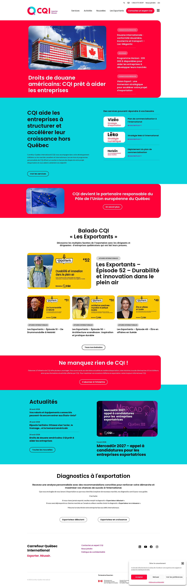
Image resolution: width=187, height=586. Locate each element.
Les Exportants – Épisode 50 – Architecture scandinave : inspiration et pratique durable (92, 332)
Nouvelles (101, 10)
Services (75, 10)
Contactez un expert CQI (92, 545)
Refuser (156, 577)
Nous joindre (151, 3)
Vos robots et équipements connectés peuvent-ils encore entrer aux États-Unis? (52, 414)
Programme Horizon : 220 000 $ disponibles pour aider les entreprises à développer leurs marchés (131, 63)
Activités (88, 10)
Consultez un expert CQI (140, 10)
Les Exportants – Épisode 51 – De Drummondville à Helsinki (45, 331)
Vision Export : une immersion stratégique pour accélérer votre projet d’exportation (132, 86)
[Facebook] (151, 546)
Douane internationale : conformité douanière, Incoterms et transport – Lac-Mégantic (131, 39)
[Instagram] (157, 546)
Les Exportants (117, 10)
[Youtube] (145, 546)
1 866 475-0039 (137, 3)
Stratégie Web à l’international (143, 135)
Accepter (139, 577)
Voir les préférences (174, 577)
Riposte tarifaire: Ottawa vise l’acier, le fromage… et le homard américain (51, 427)
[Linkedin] (140, 546)
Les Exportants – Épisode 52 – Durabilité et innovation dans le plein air (127, 273)
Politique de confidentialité (156, 582)
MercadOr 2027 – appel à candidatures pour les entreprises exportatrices (121, 450)
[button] (183, 563)
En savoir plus (134, 125)
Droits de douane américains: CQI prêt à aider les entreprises (67, 84)
